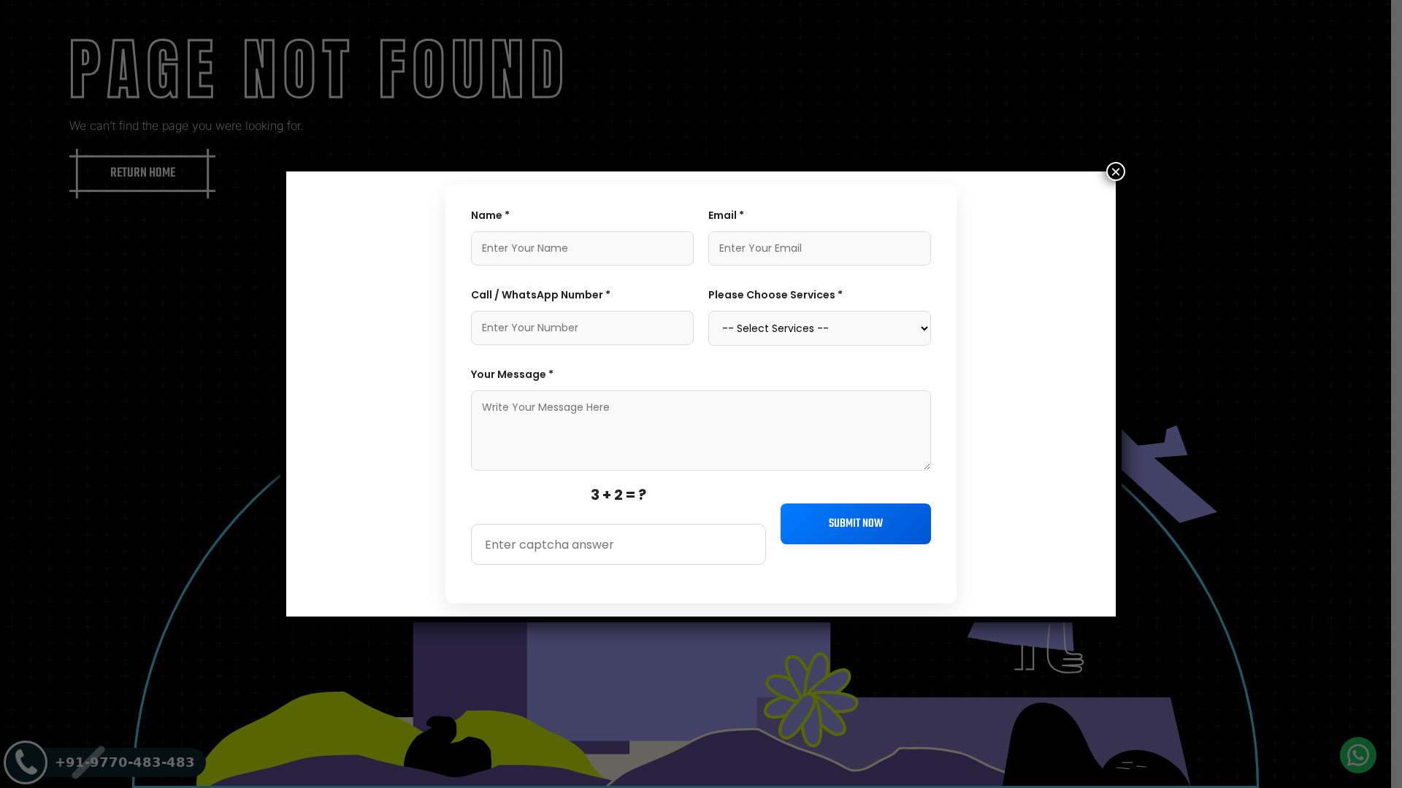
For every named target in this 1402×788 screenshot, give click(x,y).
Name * (490, 215)
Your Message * (512, 374)
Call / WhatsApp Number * (540, 295)
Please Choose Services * (775, 295)
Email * (726, 215)
